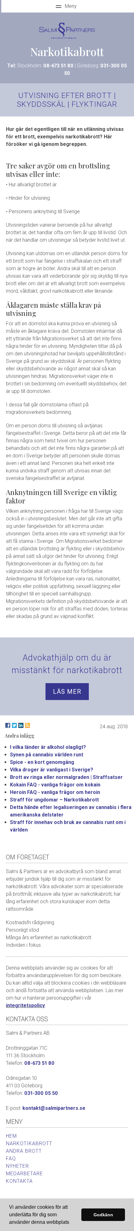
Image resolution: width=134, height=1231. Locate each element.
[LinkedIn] (20, 725)
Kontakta (19, 1181)
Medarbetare (24, 1174)
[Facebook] (7, 725)
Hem (11, 1136)
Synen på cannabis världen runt (46, 755)
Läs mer (67, 691)
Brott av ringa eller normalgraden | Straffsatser (66, 777)
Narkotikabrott (29, 1143)
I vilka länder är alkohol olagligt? (48, 747)
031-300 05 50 (41, 1093)
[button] (71, 1223)
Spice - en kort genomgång (42, 762)
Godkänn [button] (103, 1214)
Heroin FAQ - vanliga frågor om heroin (55, 792)
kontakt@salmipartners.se (53, 1108)
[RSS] (27, 725)
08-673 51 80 (58, 66)
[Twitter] (14, 725)
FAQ (11, 1158)
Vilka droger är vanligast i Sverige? (51, 770)
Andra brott (24, 1151)
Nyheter (17, 1166)
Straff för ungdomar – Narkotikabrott (54, 800)
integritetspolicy (25, 1005)
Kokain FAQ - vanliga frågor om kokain (55, 785)
